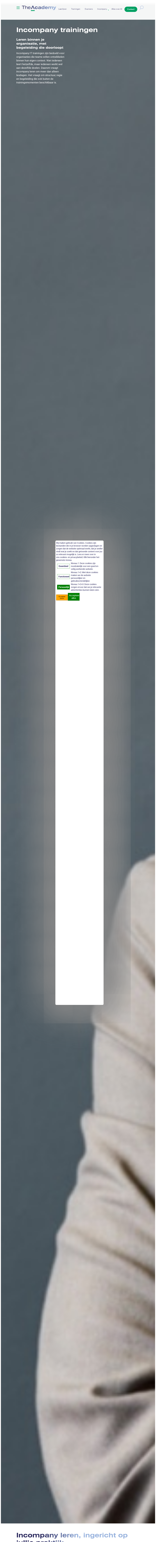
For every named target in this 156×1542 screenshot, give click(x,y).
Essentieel (63, 566)
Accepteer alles (74, 596)
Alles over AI (117, 9)
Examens (89, 9)
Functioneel (63, 576)
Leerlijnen (62, 9)
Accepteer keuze (62, 597)
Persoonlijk (63, 587)
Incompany (102, 9)
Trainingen (75, 9)
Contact (131, 9)
